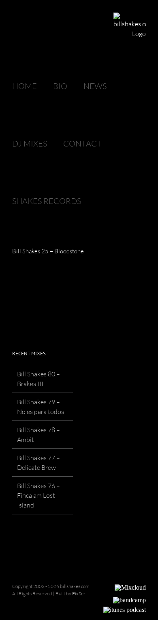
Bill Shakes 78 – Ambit (38, 435)
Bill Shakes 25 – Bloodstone (48, 251)
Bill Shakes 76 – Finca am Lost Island (38, 495)
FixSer (78, 593)
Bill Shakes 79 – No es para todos (40, 407)
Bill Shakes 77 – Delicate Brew (38, 462)
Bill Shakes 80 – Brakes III (38, 379)
